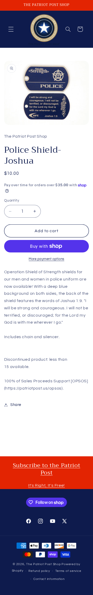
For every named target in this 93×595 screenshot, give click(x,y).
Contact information (49, 579)
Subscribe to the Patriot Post (46, 469)
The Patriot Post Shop (43, 564)
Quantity (11, 200)
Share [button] (15, 405)
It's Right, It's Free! (46, 485)
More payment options (46, 259)
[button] (11, 29)
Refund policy (39, 571)
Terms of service (68, 571)
